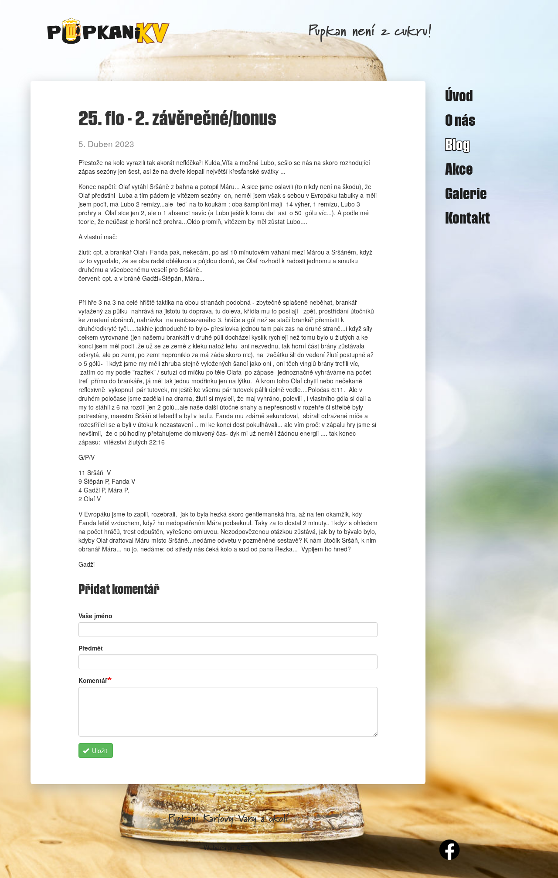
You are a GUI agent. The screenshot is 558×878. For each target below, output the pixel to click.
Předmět (90, 648)
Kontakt (467, 217)
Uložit (98, 750)
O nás (460, 119)
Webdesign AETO (228, 847)
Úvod (459, 95)
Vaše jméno (95, 615)
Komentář (92, 680)
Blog (457, 144)
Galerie (466, 193)
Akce (459, 168)
